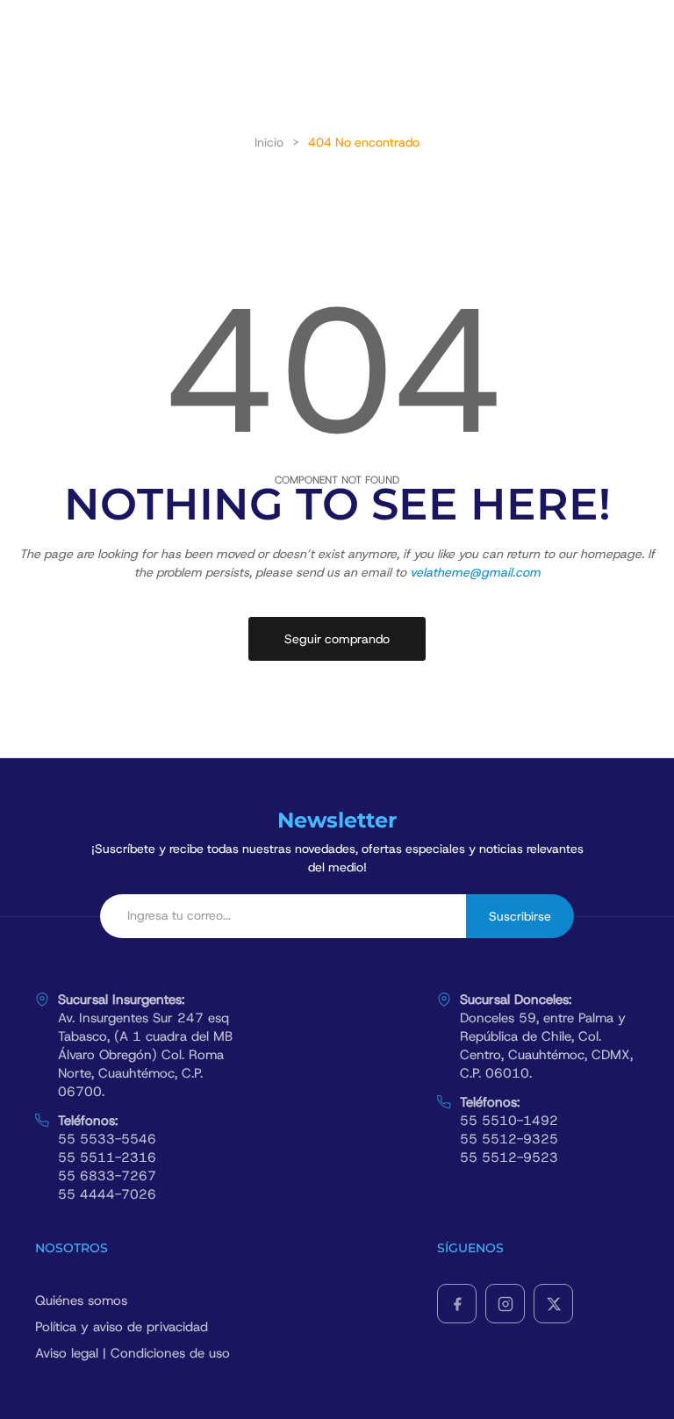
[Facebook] (457, 1303)
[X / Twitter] (553, 1303)
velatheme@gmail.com (475, 572)
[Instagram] (505, 1303)
